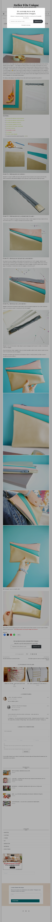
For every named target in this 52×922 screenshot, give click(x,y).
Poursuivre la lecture (26, 25)
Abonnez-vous (38, 21)
